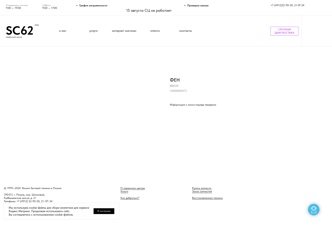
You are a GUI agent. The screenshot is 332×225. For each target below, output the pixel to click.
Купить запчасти (201, 188)
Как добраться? (129, 197)
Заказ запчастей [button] (202, 191)
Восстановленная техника (207, 197)
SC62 (19, 30)
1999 (37, 25)
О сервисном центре (132, 188)
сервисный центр (14, 37)
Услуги (124, 191)
